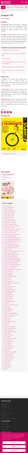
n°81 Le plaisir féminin (9, 347)
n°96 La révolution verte (9, 321)
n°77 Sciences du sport (9, 353)
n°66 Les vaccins (7, 367)
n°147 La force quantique (9, 236)
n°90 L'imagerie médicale (9, 332)
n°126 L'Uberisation (8, 271)
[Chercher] (22, 2)
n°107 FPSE (6, 303)
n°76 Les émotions (8, 355)
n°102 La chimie (7, 311)
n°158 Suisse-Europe (8, 217)
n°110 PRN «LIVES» (8, 298)
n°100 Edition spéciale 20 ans (10, 315)
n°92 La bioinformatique (9, 328)
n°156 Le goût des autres (9, 221)
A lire (3, 109)
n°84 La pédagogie (8, 342)
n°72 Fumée (6, 362)
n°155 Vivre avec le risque (9, 222)
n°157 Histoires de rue (8, 219)
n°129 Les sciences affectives (10, 266)
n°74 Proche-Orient (8, 358)
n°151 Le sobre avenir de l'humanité (12, 229)
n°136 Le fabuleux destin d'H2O (11, 254)
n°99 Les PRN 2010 (8, 316)
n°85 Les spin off (7, 340)
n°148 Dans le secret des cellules (11, 234)
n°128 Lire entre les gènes (9, 268)
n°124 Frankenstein (8, 274)
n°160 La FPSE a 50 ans (9, 214)
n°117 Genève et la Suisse (9, 286)
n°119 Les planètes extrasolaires (11, 283)
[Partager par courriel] (11, 112)
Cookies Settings (14, 442)
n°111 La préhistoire (8, 296)
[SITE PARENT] (3, 7)
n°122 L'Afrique (7, 278)
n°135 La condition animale (10, 256)
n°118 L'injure (6, 284)
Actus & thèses (6, 18)
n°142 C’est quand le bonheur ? (11, 244)
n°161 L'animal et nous (9, 212)
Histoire (4, 34)
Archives (3, 12)
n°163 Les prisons (7, 209)
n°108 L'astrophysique (9, 301)
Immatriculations (4, 424)
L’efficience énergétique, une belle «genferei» (13, 67)
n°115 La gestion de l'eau (9, 289)
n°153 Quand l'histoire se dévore (11, 226)
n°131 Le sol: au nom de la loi (10, 263)
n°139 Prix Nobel (7, 249)
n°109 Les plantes (7, 300)
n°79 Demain (6, 350)
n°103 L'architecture (8, 310)
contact (4, 179)
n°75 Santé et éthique (8, 357)
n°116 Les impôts (7, 288)
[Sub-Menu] (26, 7)
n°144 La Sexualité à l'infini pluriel (11, 241)
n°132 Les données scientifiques (11, 261)
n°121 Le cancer (7, 279)
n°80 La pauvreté (7, 348)
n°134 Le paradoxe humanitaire (11, 258)
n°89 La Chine (6, 333)
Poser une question (5, 429)
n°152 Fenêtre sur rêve (8, 227)
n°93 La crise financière (9, 326)
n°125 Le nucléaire (7, 273)
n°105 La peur (6, 306)
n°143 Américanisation (9, 242)
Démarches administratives (6, 426)
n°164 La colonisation (8, 207)
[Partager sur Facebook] (2, 112)
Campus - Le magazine (14, 7)
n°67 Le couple (7, 365)
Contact (2, 410)
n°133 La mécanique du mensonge (12, 259)
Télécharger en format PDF (9, 153)
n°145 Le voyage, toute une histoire (12, 239)
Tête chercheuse (6, 99)
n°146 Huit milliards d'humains (11, 237)
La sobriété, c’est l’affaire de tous (10, 50)
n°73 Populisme (7, 360)
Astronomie (5, 24)
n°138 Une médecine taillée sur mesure (13, 251)
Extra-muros (6, 89)
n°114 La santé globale (9, 291)
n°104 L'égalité (7, 308)
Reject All (14, 446)
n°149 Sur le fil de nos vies (9, 232)
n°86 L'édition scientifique (10, 338)
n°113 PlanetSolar (7, 293)
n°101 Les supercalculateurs (10, 313)
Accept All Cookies (14, 450)
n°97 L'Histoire (7, 320)
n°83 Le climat (7, 343)
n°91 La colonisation (8, 330)
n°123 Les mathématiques (9, 276)
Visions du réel (6, 58)
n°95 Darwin (6, 323)
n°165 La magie (7, 205)
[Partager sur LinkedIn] (8, 112)
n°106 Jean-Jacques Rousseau (10, 305)
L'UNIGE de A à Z (4, 415)
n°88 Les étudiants (8, 335)
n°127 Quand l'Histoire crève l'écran (12, 269)
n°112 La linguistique (8, 295)
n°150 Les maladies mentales (10, 231)
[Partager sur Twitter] (5, 112)
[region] (14, 442)
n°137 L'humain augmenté (9, 253)
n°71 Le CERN (6, 363)
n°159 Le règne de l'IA (8, 216)
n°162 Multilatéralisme (9, 211)
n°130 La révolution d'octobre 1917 (12, 264)
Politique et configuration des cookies (8, 418)
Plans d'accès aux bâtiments (6, 413)
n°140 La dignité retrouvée (10, 247)
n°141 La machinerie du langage (11, 246)
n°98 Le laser (6, 318)
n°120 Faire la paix (8, 281)
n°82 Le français (7, 345)
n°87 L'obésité (6, 337)
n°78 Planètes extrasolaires (10, 352)
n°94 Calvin (6, 325)
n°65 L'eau (6, 368)
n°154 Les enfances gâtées (9, 224)
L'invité (4, 79)
